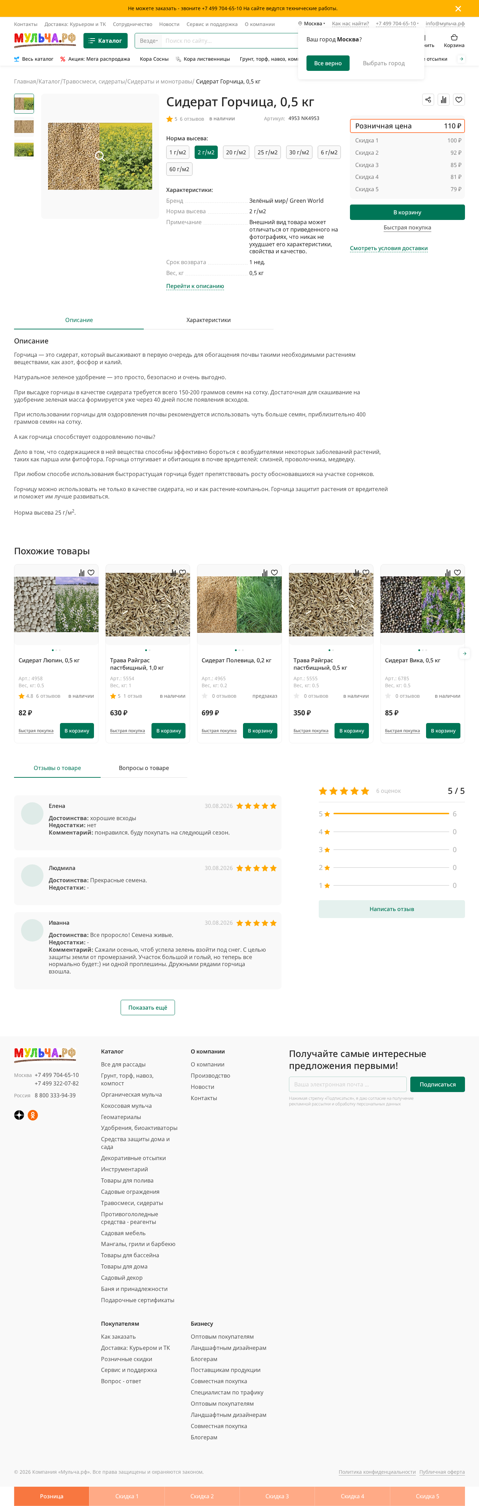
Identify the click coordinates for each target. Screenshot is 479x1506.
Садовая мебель (123, 1233)
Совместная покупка (219, 1381)
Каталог (110, 41)
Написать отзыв (392, 909)
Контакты (26, 24)
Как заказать (118, 1336)
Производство (210, 1075)
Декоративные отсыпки (133, 1158)
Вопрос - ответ (121, 1381)
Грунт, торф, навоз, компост (127, 1079)
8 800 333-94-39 (55, 1095)
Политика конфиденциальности (377, 1471)
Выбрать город (384, 63)
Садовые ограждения (130, 1192)
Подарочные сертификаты (137, 1300)
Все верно (328, 63)
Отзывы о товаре (57, 768)
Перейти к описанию (195, 286)
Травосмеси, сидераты (94, 81)
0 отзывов (224, 695)
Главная (25, 81)
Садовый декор (122, 1277)
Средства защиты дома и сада (135, 1143)
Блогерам (204, 1359)
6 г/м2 (329, 152)
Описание (79, 320)
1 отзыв (132, 695)
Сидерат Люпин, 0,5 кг (49, 660)
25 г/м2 (268, 152)
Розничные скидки (126, 1359)
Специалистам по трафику (227, 1392)
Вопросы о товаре (144, 768)
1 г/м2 (177, 152)
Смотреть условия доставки (389, 248)
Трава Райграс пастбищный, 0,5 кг (320, 663)
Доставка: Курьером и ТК (75, 24)
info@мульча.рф (445, 23)
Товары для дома (124, 1266)
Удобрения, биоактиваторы (139, 1128)
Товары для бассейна (130, 1255)
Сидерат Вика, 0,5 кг (412, 660)
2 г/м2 (206, 152)
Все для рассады (123, 1064)
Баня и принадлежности (134, 1289)
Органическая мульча (131, 1094)
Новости (169, 24)
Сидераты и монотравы (159, 81)
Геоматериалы (121, 1117)
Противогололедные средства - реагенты (129, 1218)
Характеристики (209, 320)
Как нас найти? (350, 24)
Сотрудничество (132, 24)
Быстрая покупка (36, 731)
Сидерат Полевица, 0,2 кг (236, 660)
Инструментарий (124, 1169)
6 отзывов (48, 695)
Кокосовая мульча (126, 1106)
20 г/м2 (236, 152)
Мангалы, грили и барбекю (138, 1244)
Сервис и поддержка (212, 24)
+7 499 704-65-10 (57, 1075)
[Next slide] (461, 59)
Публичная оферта (442, 1471)
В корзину (407, 212)
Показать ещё (147, 1007)
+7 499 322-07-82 (57, 1083)
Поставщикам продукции (226, 1370)
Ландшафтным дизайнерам (229, 1348)
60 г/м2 (179, 169)
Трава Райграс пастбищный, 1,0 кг (137, 663)
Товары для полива (127, 1180)
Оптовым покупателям (222, 1336)
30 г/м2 (299, 152)
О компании (260, 24)
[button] (53, 650)
